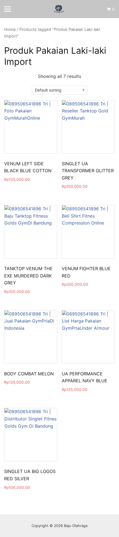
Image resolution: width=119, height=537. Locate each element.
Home (10, 29)
